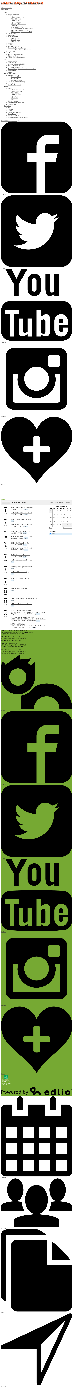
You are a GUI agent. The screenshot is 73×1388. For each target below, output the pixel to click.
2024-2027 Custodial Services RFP (21, 49)
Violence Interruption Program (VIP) (21, 32)
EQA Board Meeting (18, 624)
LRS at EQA (11, 83)
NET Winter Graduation (19, 588)
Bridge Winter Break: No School (22, 507)
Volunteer (10, 109)
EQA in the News (13, 56)
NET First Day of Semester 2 (21, 578)
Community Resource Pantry (19, 30)
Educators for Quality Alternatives (22, 3)
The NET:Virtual (16, 22)
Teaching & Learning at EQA (16, 67)
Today (51, 528)
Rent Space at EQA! (13, 46)
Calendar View (67, 528)
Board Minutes (15, 41)
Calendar (10, 43)
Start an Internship (16, 80)
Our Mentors (15, 78)
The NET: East (15, 93)
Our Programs (12, 16)
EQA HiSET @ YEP (17, 27)
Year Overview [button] (59, 502)
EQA (12, 99)
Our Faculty (11, 88)
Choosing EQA (12, 61)
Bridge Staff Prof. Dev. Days (20, 531)
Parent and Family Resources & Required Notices (22, 69)
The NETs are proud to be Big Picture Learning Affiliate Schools (6, 1082)
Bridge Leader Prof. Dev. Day (21, 519)
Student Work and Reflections (16, 57)
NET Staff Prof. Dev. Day (19, 572)
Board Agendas (15, 40)
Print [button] (51, 502)
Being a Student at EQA (15, 65)
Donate (10, 110)
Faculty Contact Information (16, 102)
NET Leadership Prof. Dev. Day (22, 560)
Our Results (11, 35)
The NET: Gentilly (16, 19)
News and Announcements (15, 54)
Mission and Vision (13, 14)
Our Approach (12, 33)
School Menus (12, 70)
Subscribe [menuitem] (68, 502)
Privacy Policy (12, 51)
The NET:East (15, 20)
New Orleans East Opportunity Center (22, 28)
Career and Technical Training (16, 81)
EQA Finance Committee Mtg (21, 610)
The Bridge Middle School (18, 24)
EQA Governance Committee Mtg (22, 617)
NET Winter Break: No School (21, 513)
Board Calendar (15, 38)
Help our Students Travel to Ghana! (18, 117)
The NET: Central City (17, 17)
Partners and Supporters (14, 112)
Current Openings (13, 101)
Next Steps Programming (15, 85)
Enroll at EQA (12, 62)
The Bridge (14, 96)
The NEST (14, 25)
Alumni (10, 72)
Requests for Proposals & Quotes (17, 48)
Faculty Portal (12, 104)
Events (53, 533)
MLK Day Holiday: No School (21, 604)
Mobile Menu (4, 9)
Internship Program (13, 75)
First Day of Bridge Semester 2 (21, 567)
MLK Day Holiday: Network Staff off (24, 599)
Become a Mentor (16, 77)
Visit (9, 107)
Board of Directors (13, 36)
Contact (10, 44)
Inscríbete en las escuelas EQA (16, 64)
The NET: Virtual (16, 94)
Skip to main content (6, 8)
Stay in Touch (12, 114)
